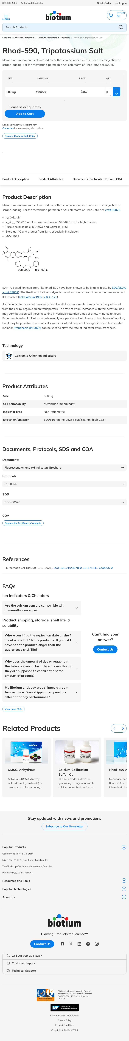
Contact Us (105, 649)
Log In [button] (123, 3)
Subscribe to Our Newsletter (64, 826)
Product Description (15, 179)
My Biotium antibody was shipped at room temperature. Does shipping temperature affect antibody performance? (36, 692)
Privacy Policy (64, 1020)
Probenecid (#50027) (27, 328)
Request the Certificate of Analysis (23, 523)
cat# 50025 (112, 210)
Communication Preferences (64, 1015)
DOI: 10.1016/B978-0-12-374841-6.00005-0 (83, 568)
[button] (117, 15)
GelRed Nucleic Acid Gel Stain (17, 853)
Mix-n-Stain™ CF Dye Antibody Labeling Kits (25, 860)
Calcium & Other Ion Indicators (18, 37)
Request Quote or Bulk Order (20, 136)
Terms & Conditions (64, 1025)
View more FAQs (13, 709)
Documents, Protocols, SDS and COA (97, 179)
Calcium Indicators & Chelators (54, 37)
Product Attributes (51, 179)
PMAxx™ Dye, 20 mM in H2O (17, 872)
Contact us (8, 128)
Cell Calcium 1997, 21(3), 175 (38, 297)
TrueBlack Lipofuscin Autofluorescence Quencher (27, 866)
